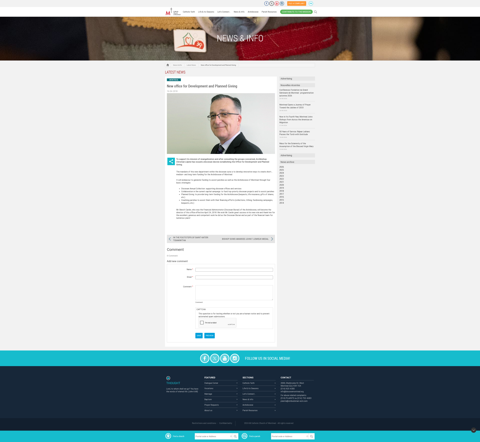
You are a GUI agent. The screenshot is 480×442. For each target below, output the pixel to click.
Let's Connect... (223, 12)
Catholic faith (189, 12)
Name (189, 269)
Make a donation (259, 3)
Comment (187, 286)
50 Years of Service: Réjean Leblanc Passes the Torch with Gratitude (294, 133)
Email (189, 277)
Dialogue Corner (211, 383)
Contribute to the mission (296, 12)
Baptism (208, 399)
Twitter (271, 3)
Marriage (208, 394)
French (311, 3)
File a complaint (297, 3)
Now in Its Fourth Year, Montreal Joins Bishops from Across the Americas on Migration (295, 119)
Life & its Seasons (206, 12)
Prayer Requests (211, 405)
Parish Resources (269, 12)
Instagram (282, 3)
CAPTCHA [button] (201, 309)
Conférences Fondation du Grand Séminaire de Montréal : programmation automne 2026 (296, 93)
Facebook (266, 3)
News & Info (239, 12)
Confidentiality (225, 423)
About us (208, 410)
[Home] (173, 11)
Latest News (191, 65)
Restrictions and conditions (204, 423)
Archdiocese (253, 12)
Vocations (208, 388)
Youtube (276, 3)
